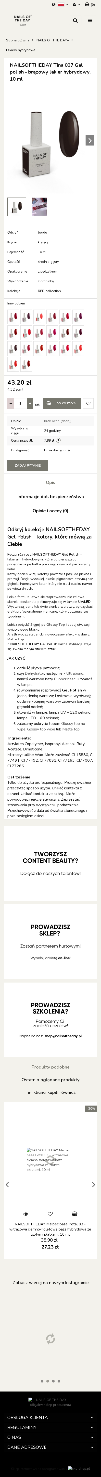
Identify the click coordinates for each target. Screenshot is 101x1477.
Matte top (71, 729)
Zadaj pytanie (28, 465)
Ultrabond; (75, 673)
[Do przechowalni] (88, 403)
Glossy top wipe (41, 729)
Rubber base (65, 679)
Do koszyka (66, 403)
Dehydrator (34, 673)
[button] (50, 1417)
